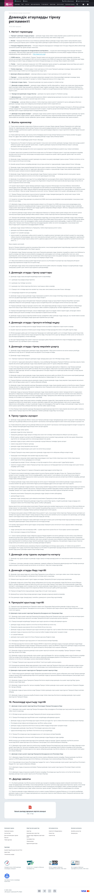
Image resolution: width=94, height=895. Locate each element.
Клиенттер (51, 833)
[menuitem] (17, 4)
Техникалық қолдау (9, 854)
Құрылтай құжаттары (32, 843)
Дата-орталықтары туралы (11, 835)
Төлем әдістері (8, 839)
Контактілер (7, 833)
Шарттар (29, 831)
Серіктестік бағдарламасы (55, 831)
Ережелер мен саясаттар (33, 833)
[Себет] (83, 4)
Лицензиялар (30, 841)
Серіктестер (52, 835)
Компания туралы (9, 831)
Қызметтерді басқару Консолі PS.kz (13, 850)
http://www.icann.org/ (39, 54)
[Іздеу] (77, 4)
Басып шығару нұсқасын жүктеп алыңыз (30, 811)
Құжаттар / (11, 13)
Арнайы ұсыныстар (76, 831)
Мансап (6, 837)
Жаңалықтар (74, 833)
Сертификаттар (31, 839)
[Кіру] (88, 4)
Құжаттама (7, 852)
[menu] (48, 4)
